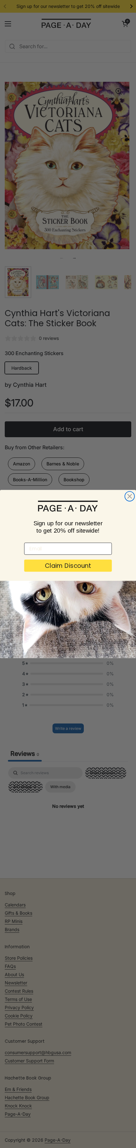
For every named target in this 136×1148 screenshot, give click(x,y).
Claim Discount (68, 565)
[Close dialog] (130, 496)
